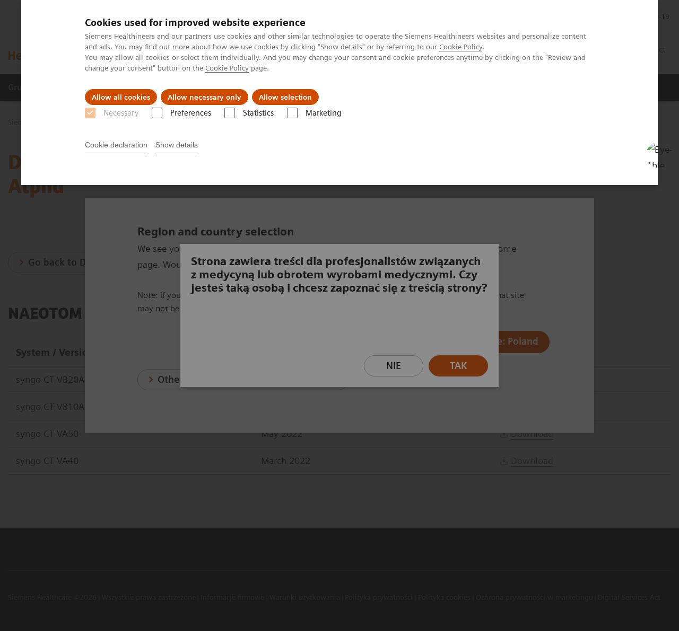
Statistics (258, 113)
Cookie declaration (116, 145)
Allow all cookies (121, 97)
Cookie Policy (460, 46)
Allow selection (285, 97)
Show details (176, 145)
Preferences (190, 113)
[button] (659, 155)
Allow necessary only (204, 97)
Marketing (323, 113)
